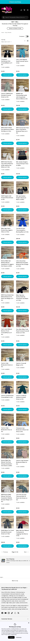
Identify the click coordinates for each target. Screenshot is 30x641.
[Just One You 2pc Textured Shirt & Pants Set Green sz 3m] (22, 486)
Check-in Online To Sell (15, 28)
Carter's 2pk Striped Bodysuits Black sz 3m (22, 462)
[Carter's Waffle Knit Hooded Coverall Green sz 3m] (7, 85)
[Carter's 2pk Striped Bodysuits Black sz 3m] (22, 452)
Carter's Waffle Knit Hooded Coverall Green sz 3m (7, 95)
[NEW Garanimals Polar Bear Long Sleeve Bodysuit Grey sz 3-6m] (22, 119)
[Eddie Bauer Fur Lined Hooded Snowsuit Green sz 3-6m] (7, 522)
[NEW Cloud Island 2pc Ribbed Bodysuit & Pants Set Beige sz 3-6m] (7, 286)
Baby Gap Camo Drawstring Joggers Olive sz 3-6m (7, 230)
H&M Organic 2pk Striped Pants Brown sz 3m (7, 197)
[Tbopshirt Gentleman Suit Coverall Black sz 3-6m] (7, 51)
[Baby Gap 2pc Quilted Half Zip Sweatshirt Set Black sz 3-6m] (22, 286)
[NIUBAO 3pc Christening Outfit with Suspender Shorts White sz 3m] (22, 85)
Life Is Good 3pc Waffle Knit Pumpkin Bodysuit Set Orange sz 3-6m (22, 263)
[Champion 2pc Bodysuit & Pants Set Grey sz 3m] (22, 419)
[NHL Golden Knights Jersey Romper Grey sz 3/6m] (22, 153)
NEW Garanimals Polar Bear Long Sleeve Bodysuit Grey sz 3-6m (22, 130)
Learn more (24, 2)
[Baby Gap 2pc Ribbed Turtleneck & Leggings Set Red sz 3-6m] (22, 522)
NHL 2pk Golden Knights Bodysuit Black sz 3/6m (21, 197)
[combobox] (15, 17)
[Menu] (27, 10)
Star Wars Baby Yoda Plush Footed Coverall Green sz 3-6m (22, 330)
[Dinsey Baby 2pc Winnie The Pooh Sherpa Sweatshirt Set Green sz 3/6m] (7, 452)
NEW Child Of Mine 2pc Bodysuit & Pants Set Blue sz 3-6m (7, 129)
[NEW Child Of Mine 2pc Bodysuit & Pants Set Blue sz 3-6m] (7, 119)
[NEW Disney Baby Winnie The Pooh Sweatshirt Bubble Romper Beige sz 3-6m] (7, 486)
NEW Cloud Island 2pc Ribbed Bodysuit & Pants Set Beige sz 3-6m (7, 297)
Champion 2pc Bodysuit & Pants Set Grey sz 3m (22, 429)
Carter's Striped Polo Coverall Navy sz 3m (7, 396)
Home (2, 32)
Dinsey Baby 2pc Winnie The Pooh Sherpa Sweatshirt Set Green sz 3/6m (6, 463)
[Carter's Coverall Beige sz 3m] (22, 355)
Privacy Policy (7, 634)
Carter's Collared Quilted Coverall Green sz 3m (21, 397)
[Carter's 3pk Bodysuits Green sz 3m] (7, 355)
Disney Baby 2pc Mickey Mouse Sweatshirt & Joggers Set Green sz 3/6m (7, 263)
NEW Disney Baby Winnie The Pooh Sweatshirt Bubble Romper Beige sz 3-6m (7, 498)
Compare (21, 36)
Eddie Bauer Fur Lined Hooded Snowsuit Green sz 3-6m (7, 532)
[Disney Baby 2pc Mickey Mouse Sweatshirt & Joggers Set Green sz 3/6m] (7, 252)
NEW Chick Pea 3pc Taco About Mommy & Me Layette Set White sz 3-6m (7, 164)
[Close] (28, 623)
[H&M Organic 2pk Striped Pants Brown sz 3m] (7, 187)
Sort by (3, 39)
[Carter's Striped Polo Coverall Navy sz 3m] (7, 387)
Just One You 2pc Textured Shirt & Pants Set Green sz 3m (21, 497)
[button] (24, 10)
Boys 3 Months (8, 32)
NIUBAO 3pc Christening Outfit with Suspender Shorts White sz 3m (22, 96)
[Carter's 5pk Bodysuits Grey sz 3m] (7, 419)
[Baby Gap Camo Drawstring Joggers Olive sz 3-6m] (7, 220)
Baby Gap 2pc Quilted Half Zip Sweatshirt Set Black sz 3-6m (22, 297)
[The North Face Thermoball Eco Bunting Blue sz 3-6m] (22, 220)
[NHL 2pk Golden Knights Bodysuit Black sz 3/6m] (22, 187)
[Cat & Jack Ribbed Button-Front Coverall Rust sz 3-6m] (7, 321)
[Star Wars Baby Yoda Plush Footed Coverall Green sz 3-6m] (22, 321)
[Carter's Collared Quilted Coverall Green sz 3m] (22, 387)
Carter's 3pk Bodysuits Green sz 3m (7, 364)
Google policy (13, 634)
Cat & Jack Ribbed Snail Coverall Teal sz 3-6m (22, 61)
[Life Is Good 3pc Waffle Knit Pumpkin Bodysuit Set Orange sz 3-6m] (22, 252)
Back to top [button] (15, 580)
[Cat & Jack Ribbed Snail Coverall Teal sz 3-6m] (22, 51)
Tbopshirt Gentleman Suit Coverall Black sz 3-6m (6, 62)
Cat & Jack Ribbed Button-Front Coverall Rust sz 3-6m (6, 331)
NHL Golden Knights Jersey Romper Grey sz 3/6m (22, 163)
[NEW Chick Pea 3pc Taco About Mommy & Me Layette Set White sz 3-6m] (7, 153)
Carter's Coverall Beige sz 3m (21, 364)
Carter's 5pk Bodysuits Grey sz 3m (6, 429)
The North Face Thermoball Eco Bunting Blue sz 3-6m (22, 230)
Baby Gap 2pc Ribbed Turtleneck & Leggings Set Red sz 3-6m (22, 533)
